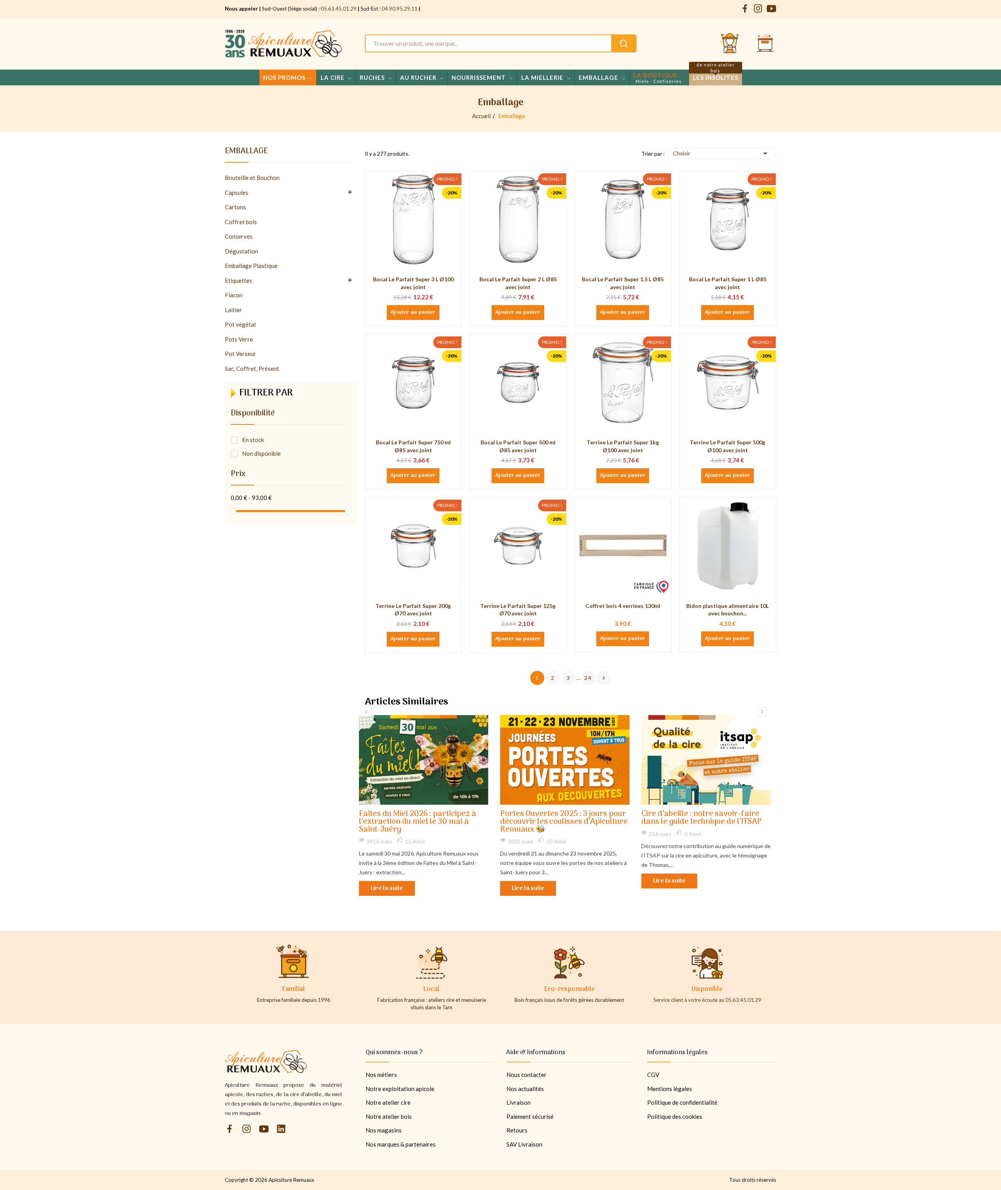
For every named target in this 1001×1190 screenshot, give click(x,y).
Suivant (603, 677)
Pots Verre (239, 339)
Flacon (233, 294)
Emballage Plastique (251, 265)
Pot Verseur (240, 353)
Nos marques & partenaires (401, 1144)
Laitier (233, 309)
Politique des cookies (674, 1116)
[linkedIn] (281, 1129)
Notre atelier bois (389, 1116)
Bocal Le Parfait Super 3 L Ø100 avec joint (413, 283)
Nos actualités (525, 1088)
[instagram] (758, 9)
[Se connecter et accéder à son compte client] (730, 43)
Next (762, 712)
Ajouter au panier (413, 312)
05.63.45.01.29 (339, 8)
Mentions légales (669, 1088)
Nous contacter (526, 1074)
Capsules (236, 192)
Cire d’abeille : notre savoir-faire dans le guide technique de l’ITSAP (701, 818)
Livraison (518, 1102)
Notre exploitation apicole (400, 1088)
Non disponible (261, 453)
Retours (516, 1130)
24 (588, 677)
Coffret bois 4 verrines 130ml (622, 605)
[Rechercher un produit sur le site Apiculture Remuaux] (624, 43)
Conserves (239, 236)
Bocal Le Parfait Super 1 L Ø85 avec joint (727, 283)
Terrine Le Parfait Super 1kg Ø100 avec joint (623, 446)
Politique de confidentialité (682, 1102)
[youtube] (771, 9)
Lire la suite (387, 888)
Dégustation (241, 251)
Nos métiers (381, 1074)
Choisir (721, 153)
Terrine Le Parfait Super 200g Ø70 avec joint (413, 609)
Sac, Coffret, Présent (252, 368)
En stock (253, 439)
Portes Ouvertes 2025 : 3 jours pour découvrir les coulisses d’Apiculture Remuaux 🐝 (564, 822)
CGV (653, 1074)
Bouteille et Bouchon (252, 177)
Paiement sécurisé (530, 1116)
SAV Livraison (524, 1144)
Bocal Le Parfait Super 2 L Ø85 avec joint (518, 283)
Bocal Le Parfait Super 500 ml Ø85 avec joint (518, 446)
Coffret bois (241, 221)
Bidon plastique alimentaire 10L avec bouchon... (727, 609)
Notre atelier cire (388, 1102)
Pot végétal (240, 324)
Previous (366, 712)
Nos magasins (384, 1130)
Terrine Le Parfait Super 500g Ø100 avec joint (727, 446)
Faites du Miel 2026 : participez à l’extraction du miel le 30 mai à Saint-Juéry (417, 822)
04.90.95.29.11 (400, 8)
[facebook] (745, 9)
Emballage (246, 152)
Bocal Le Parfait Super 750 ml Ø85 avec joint (413, 446)
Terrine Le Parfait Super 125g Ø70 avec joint (518, 609)
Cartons (235, 206)
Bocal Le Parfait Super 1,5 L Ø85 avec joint (623, 283)
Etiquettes (238, 280)
